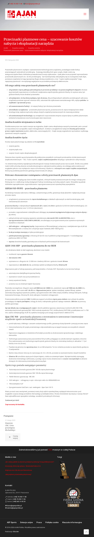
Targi (59, 457)
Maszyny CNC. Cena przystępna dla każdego (10, 426)
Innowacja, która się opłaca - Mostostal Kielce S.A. (23, 466)
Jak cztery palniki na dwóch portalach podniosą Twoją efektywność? (29, 462)
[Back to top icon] (86, 531)
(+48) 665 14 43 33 (19, 501)
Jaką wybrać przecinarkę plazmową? (18, 474)
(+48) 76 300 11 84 (19, 499)
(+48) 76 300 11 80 (15, 4)
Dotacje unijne (26, 522)
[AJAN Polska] (22, 14)
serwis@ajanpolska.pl (15, 508)
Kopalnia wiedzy (18, 48)
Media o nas (10, 457)
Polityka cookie (52, 522)
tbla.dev (16, 531)
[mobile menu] (85, 14)
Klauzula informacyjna (72, 522)
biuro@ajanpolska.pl (32, 4)
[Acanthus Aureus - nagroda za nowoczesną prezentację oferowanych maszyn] (80, 471)
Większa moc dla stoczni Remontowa (18, 470)
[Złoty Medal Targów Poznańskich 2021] (65, 470)
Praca (39, 522)
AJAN (6, 48)
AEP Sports (12, 522)
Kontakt (8, 485)
